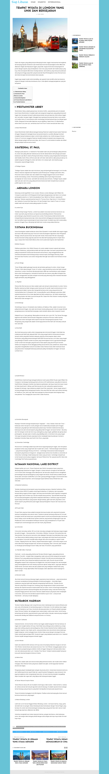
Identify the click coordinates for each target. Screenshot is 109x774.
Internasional (54, 2)
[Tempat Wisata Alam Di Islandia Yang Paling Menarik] (75, 41)
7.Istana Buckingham (19, 97)
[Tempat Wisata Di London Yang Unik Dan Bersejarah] (40, 35)
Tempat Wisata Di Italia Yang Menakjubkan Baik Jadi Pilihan (40, 763)
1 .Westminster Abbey (19, 91)
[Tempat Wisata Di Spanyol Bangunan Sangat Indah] (58, 755)
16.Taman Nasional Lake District (22, 99)
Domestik (42, 2)
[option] (21, 757)
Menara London (18, 95)
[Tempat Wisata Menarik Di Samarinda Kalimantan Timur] (75, 49)
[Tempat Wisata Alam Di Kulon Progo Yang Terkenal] (75, 65)
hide (25, 88)
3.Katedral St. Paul (18, 93)
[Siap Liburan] (19, 2)
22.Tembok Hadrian (19, 102)
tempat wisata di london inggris (41, 726)
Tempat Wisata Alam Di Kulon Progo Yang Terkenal (86, 65)
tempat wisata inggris (59, 726)
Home (33, 2)
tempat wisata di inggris (24, 726)
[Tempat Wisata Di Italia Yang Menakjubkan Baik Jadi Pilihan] (40, 755)
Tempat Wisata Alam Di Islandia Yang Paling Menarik (86, 40)
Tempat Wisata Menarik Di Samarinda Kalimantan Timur (87, 49)
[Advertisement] (42, 57)
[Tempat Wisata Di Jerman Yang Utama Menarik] (21, 755)
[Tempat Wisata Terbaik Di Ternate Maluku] (75, 57)
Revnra (74, 131)
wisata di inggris (18, 728)
